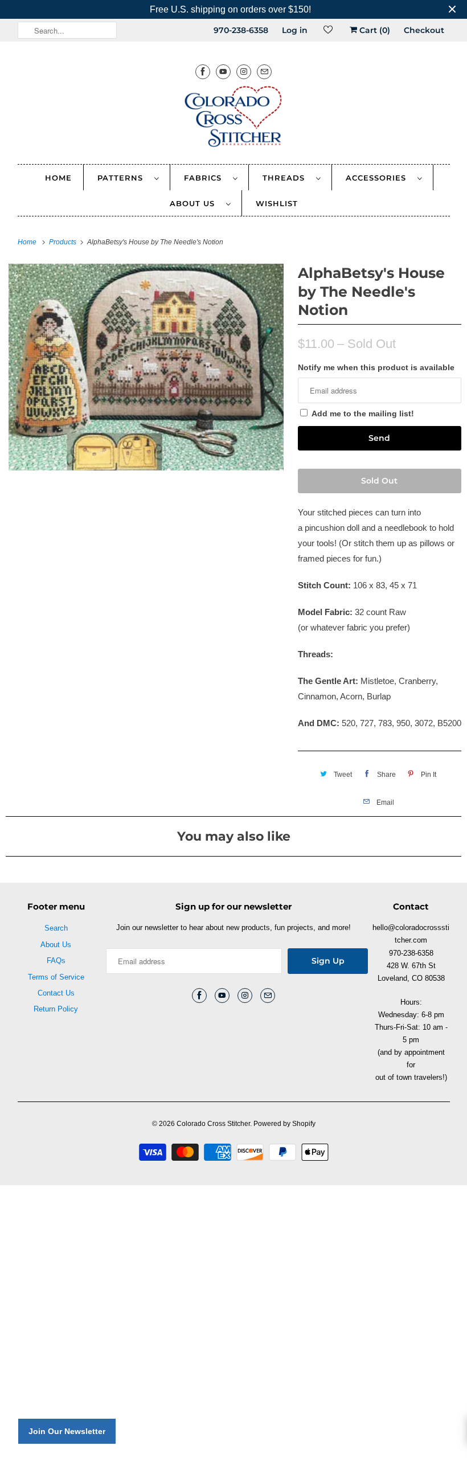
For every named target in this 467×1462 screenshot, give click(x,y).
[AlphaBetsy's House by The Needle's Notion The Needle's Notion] (146, 367)
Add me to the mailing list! (363, 413)
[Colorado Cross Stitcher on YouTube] (223, 71)
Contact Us (56, 993)
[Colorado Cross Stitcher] (234, 118)
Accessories (379, 177)
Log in (295, 30)
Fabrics (205, 177)
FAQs (56, 960)
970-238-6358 (241, 30)
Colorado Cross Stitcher (213, 1124)
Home (58, 177)
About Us (195, 203)
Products (63, 242)
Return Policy (56, 1009)
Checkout (424, 30)
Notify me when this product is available (376, 367)
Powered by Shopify (284, 1124)
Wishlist (277, 203)
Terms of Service (56, 977)
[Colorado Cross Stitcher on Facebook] (202, 71)
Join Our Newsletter (66, 1431)
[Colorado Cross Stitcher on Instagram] (243, 71)
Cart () (373, 30)
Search (56, 928)
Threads (286, 177)
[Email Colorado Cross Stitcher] (264, 71)
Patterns (123, 177)
